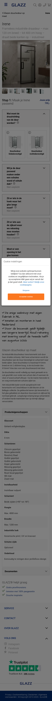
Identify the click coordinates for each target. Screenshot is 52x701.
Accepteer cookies (26, 297)
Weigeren (26, 290)
